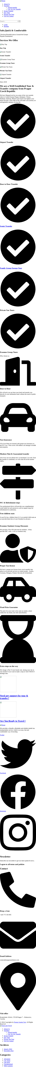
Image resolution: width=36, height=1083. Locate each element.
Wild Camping (8, 1066)
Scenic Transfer (6, 226)
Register (6, 26)
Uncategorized (8, 1064)
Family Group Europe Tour (11, 268)
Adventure (7, 1059)
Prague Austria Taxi (20, 1022)
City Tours (7, 1060)
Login (5, 24)
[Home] (2, 1)
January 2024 (8, 1049)
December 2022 (9, 1051)
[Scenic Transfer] (18, 222)
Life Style (7, 1062)
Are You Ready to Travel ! (13, 721)
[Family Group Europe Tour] (18, 264)
